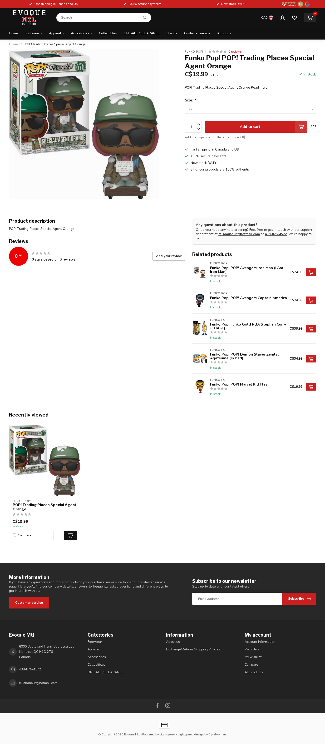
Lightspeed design (191, 734)
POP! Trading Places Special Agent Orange (55, 44)
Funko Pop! (194, 51)
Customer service (197, 33)
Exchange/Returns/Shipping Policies (193, 649)
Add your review (169, 256)
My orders (252, 649)
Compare (24, 535)
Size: (190, 100)
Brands (172, 33)
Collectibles (108, 33)
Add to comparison (198, 137)
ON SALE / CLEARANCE (142, 33)
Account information (260, 641)
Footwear (32, 33)
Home (13, 33)
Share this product (229, 137)
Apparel (55, 33)
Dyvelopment (217, 734)
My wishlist (253, 657)
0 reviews (235, 52)
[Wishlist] (294, 17)
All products (254, 672)
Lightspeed (167, 734)
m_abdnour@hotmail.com (239, 234)
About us (224, 33)
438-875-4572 (276, 234)
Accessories (80, 33)
